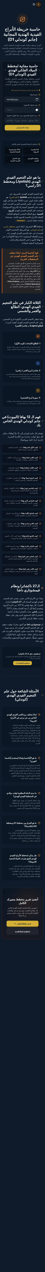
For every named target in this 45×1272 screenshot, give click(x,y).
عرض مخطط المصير (24, 924)
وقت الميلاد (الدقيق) (31, 105)
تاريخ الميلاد (34, 95)
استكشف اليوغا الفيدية (22, 931)
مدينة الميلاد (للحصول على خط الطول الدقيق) (22, 116)
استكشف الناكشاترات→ (22, 663)
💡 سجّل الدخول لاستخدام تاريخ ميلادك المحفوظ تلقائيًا (25, 90)
